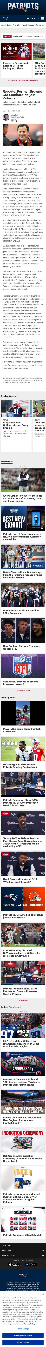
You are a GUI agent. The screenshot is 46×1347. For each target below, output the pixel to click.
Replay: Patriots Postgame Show (26, 36)
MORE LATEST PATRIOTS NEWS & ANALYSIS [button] (23, 80)
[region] (23, 1319)
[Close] (43, 1294)
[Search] (38, 18)
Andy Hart (14, 115)
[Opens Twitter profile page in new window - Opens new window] (12, 120)
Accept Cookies (23, 1342)
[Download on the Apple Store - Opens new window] (14, 1265)
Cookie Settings (23, 1329)
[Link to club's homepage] (5, 17)
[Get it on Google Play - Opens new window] (31, 1266)
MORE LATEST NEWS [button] (23, 691)
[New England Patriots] (23, 1276)
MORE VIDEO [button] (23, 1000)
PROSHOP (31, 18)
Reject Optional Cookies (23, 1335)
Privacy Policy (29, 1324)
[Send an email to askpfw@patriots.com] (16, 120)
